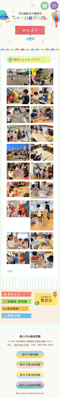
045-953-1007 (21, 344)
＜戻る (9, 271)
